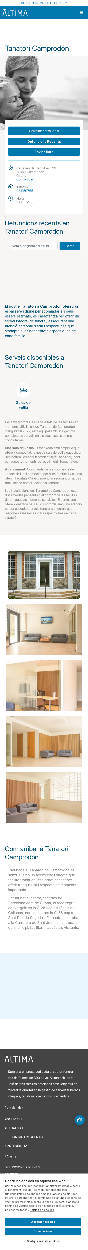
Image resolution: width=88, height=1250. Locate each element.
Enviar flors (44, 152)
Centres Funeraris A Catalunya (34, 31)
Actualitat (14, 1128)
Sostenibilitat (17, 1146)
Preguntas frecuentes (24, 1137)
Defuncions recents (22, 1167)
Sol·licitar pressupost (44, 131)
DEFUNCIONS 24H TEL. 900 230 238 (45, 3)
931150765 (24, 191)
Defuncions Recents (44, 141)
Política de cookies (42, 1209)
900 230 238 (13, 1119)
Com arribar (24, 179)
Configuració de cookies (43, 1241)
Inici (7, 31)
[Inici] (15, 12)
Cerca (69, 246)
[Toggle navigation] (81, 13)
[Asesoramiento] (79, 1120)
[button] (44, 575)
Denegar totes (43, 1231)
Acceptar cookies (43, 1221)
